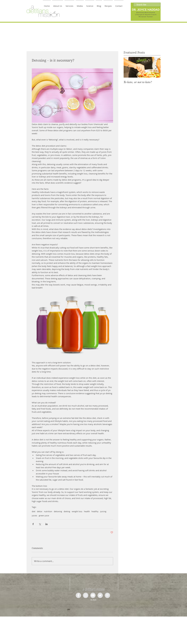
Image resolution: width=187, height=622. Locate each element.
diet (33, 511)
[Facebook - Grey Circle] (78, 595)
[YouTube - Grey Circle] (93, 595)
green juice (44, 515)
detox (39, 511)
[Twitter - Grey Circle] (100, 595)
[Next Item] (156, 67)
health (87, 511)
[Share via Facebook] (33, 524)
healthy (94, 511)
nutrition (48, 511)
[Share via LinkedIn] (46, 524)
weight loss (77, 511)
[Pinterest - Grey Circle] (107, 595)
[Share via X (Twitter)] (39, 524)
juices (34, 515)
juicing (103, 511)
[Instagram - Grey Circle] (85, 595)
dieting (67, 511)
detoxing (58, 511)
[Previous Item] (128, 67)
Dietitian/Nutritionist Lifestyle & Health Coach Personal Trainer (146, 15)
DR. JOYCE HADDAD (146, 9)
